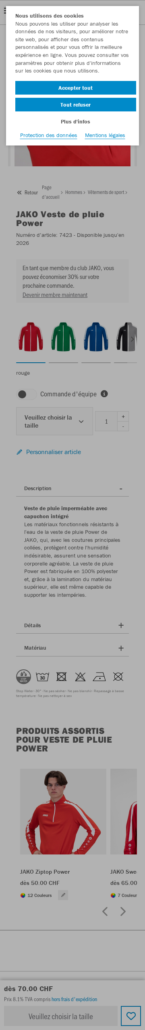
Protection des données (48, 135)
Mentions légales (105, 135)
